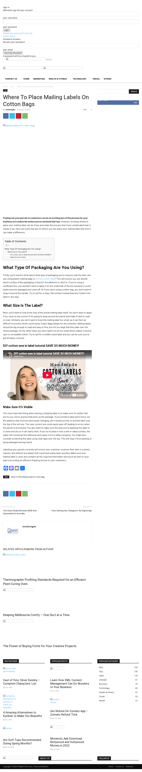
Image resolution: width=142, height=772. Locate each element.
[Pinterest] (18, 116)
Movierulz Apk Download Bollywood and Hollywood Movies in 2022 (67, 742)
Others (107, 78)
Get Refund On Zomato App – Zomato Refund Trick (69, 712)
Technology (79, 78)
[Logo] (23, 68)
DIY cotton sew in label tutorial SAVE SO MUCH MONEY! (30, 255)
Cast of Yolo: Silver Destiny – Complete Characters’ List (21, 681)
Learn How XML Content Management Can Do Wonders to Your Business (69, 683)
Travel (96, 78)
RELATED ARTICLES (15, 549)
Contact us (11, 78)
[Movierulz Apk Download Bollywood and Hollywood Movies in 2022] (71, 730)
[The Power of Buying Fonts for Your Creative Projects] (47, 629)
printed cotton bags (45, 278)
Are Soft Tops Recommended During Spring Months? (22, 741)
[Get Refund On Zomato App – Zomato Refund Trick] (71, 703)
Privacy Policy (9, 36)
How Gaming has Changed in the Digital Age (72, 510)
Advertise (129, 766)
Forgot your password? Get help (17, 33)
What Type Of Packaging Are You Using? (23, 249)
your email (8, 49)
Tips (12, 86)
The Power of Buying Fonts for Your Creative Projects (39, 646)
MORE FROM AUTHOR (40, 549)
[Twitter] (12, 116)
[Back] (15, 4)
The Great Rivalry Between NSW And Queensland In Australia (19, 512)
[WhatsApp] (25, 116)
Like (135, 102)
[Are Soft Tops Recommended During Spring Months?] (24, 731)
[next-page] (5, 652)
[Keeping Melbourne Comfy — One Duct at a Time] (47, 598)
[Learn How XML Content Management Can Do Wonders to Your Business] (71, 672)
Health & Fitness (58, 78)
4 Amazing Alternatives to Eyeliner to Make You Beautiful (22, 714)
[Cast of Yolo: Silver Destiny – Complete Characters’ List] (24, 672)
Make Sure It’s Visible (18, 257)
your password (10, 27)
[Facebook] (6, 116)
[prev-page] (4, 652)
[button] (135, 70)
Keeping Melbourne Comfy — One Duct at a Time (36, 615)
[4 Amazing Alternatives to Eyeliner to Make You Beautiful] (24, 701)
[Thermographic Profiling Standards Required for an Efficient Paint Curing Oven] (47, 563)
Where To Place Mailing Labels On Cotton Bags (28, 477)
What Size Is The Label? (17, 252)
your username (10, 18)
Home (26, 78)
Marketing (39, 78)
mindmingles (10, 110)
